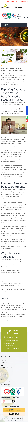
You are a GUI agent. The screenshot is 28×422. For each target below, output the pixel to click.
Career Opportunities (6, 367)
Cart (19, 17)
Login (24, 17)
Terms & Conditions (15, 420)
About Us (3, 360)
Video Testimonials (6, 382)
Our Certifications (6, 370)
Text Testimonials (5, 384)
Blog (2, 365)
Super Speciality (5, 374)
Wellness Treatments (6, 377)
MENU (6, 25)
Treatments (4, 379)
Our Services (4, 362)
